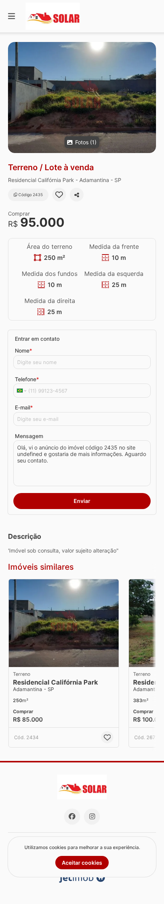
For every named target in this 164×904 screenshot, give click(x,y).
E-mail (24, 407)
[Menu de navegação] (11, 16)
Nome (23, 350)
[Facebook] (72, 817)
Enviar (82, 501)
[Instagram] (92, 817)
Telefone (27, 379)
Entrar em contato (37, 338)
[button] (82, 97)
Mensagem (29, 436)
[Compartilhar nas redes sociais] (77, 194)
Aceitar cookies (82, 862)
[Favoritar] (59, 194)
